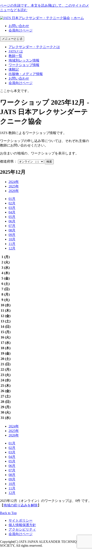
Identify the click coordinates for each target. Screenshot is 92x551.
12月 (12, 248)
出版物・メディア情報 (26, 74)
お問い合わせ (19, 26)
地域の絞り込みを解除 (20, 505)
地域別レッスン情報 (24, 60)
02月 (12, 203)
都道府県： (8, 161)
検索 (49, 161)
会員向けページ (21, 30)
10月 (12, 239)
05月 (12, 217)
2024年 (14, 182)
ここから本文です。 (15, 91)
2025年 (14, 186)
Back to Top (8, 513)
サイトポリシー (21, 520)
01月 (12, 199)
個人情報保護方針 (22, 525)
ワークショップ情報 (24, 65)
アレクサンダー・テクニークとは (34, 47)
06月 (12, 221)
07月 (12, 226)
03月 (12, 208)
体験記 (14, 69)
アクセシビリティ (22, 529)
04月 (12, 212)
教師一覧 (15, 56)
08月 (12, 230)
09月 (12, 235)
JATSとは (16, 51)
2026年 (14, 191)
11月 (12, 244)
